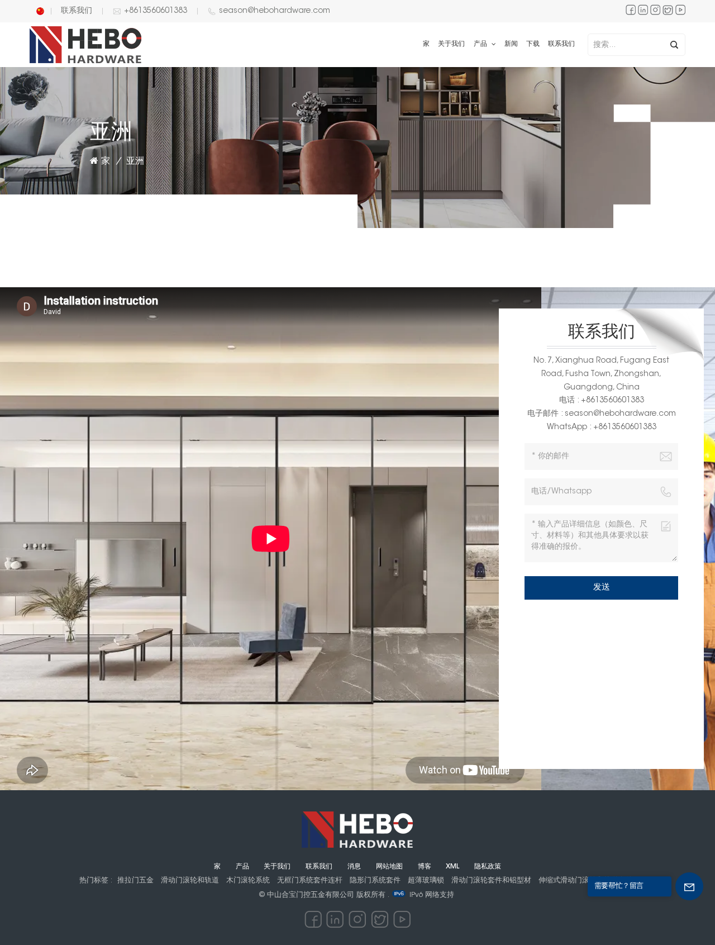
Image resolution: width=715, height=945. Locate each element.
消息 (354, 866)
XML (452, 866)
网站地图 (389, 866)
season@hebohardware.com (274, 11)
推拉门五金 (135, 880)
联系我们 (76, 11)
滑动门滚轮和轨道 (190, 880)
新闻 (511, 44)
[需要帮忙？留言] (689, 886)
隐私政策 (487, 866)
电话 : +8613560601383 (601, 401)
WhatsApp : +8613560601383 (601, 427)
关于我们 (451, 44)
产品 (481, 44)
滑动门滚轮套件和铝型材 (491, 880)
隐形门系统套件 (375, 880)
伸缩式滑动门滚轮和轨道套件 (585, 880)
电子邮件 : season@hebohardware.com (601, 414)
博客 (424, 866)
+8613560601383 (155, 11)
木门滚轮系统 (248, 880)
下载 (533, 44)
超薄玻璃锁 (426, 880)
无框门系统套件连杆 (309, 880)
